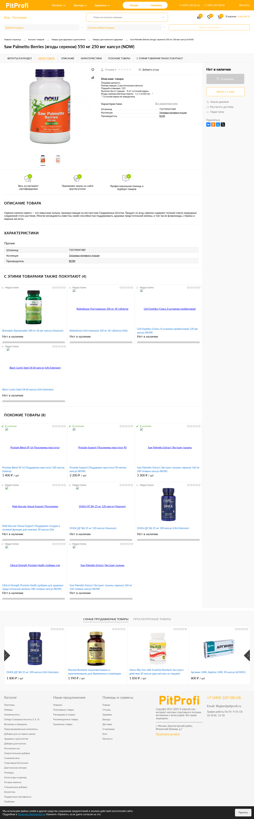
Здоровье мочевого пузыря (173, 112)
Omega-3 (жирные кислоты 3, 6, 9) (21, 719)
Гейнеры (8, 709)
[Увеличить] (50, 107)
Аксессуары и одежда (15, 777)
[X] (223, 124)
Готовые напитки (12, 782)
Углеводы (9, 772)
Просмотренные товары (152, 619)
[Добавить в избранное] (93, 70)
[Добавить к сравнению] (93, 77)
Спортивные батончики (16, 762)
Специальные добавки (15, 787)
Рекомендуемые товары (65, 719)
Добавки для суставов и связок (19, 733)
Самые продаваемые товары (105, 619)
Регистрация (20, 17)
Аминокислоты (12, 714)
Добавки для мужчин (15, 743)
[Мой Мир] (218, 124)
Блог (104, 733)
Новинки (57, 704)
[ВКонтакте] (208, 124)
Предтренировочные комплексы (21, 729)
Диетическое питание (15, 767)
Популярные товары (63, 709)
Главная (106, 704)
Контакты (244, 5)
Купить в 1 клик (225, 91)
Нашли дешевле (219, 101)
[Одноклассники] (213, 124)
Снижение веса (12, 758)
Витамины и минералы (15, 724)
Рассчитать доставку (221, 106)
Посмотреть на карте (168, 733)
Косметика (9, 792)
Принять (243, 812)
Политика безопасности (31, 814)
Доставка (107, 724)
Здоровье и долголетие (16, 738)
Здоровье (107, 714)
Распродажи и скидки (64, 714)
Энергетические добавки (17, 753)
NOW (162, 116)
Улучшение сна (12, 748)
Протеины (9, 704)
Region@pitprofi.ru (228, 706)
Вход (7, 17)
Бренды (106, 719)
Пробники (9, 801)
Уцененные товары (62, 724)
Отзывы (106, 709)
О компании (108, 729)
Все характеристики (166, 103)
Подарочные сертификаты (17, 796)
